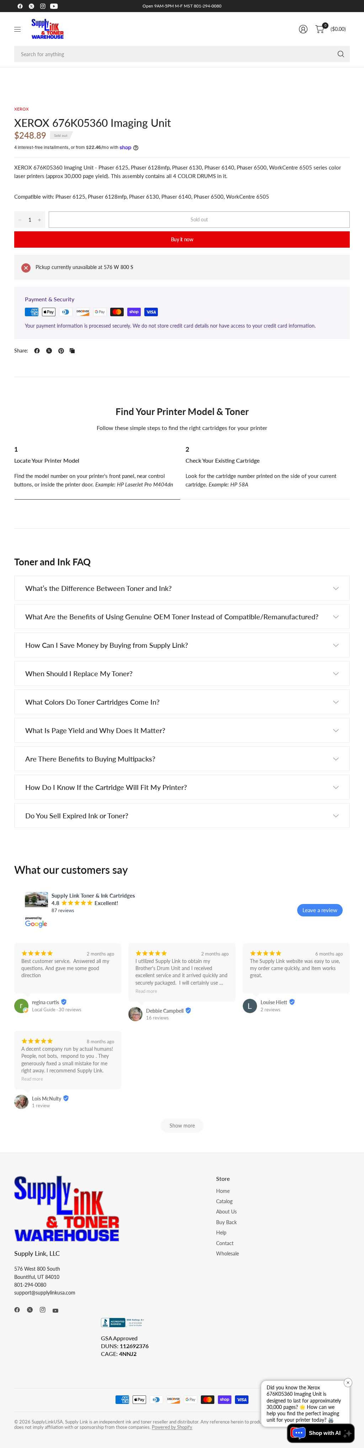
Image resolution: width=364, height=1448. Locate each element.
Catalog (224, 1201)
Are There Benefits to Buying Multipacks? (90, 758)
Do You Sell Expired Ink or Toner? (76, 815)
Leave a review (320, 910)
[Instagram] (42, 6)
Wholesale (227, 1253)
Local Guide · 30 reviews (56, 1009)
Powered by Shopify (172, 1427)
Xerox (21, 109)
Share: (21, 350)
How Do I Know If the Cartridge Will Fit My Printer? (106, 787)
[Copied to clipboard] (72, 350)
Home (223, 1191)
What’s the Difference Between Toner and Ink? (98, 588)
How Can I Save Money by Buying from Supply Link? (106, 645)
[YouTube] (54, 6)
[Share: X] (49, 350)
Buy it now (182, 239)
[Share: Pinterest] (61, 350)
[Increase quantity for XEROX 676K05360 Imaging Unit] (39, 220)
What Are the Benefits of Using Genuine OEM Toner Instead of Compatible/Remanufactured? (171, 616)
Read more (146, 991)
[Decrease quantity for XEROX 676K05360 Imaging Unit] (20, 220)
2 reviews (270, 1009)
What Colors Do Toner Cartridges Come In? (92, 702)
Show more (182, 1126)
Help (221, 1232)
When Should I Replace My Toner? (79, 673)
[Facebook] (20, 6)
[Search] (341, 54)
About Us (226, 1212)
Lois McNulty (46, 1099)
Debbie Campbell (164, 1011)
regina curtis (45, 1002)
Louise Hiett (274, 1002)
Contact (225, 1243)
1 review (41, 1105)
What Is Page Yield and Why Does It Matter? (95, 730)
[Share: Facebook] (37, 350)
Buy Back (226, 1222)
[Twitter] (31, 6)
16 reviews (157, 1018)
